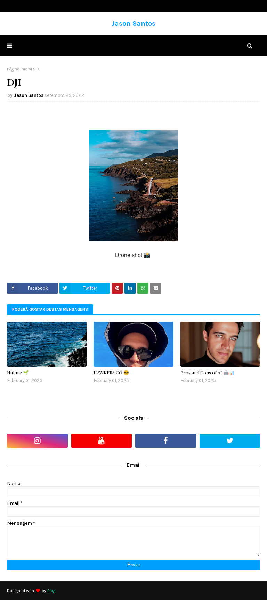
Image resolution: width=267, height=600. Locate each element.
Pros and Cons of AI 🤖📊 (207, 372)
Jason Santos (133, 23)
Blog (51, 590)
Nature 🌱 (18, 372)
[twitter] (230, 441)
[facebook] (165, 441)
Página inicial (19, 69)
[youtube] (101, 441)
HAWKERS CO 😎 (111, 372)
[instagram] (37, 441)
